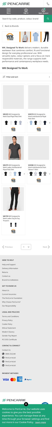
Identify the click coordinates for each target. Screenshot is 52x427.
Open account (43, 12)
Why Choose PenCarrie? (11, 302)
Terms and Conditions (10, 316)
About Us (5, 290)
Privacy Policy (7, 320)
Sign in (26, 13)
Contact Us (6, 350)
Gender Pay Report (9, 335)
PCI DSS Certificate (9, 339)
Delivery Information (10, 268)
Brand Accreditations (10, 280)
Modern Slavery (8, 332)
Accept (26, 404)
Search (48, 18)
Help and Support (9, 264)
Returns (5, 272)
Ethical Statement (9, 328)
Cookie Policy (7, 324)
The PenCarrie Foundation (12, 298)
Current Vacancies (9, 294)
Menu (9, 13)
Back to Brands (12, 26)
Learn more (40, 422)
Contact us (6, 276)
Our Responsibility (9, 306)
